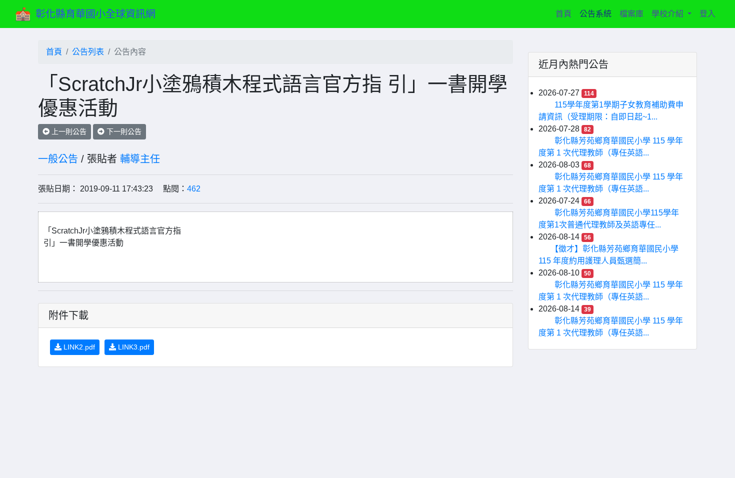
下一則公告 (123, 132)
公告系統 (596, 14)
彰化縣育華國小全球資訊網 (96, 14)
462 (193, 188)
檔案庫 (632, 14)
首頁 (566, 13)
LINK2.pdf (78, 347)
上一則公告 (68, 132)
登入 (708, 14)
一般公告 (58, 159)
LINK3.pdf (133, 347)
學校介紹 (669, 14)
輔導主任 (140, 159)
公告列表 (88, 52)
